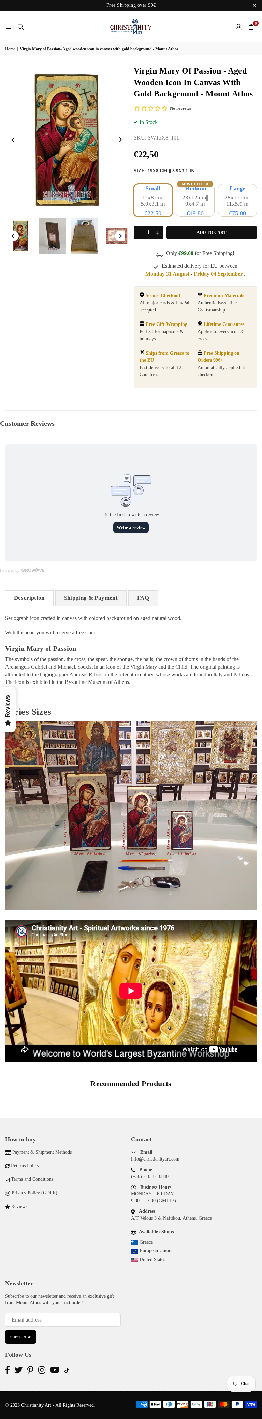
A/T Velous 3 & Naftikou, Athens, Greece (171, 1218)
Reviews (19, 1206)
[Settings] (238, 27)
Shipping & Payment (91, 598)
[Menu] (8, 26)
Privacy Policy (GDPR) (34, 1192)
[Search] (20, 26)
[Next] (120, 140)
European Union (155, 1250)
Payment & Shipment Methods (42, 1152)
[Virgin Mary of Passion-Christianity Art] (20, 235)
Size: (164, 170)
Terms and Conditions (32, 1179)
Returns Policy (25, 1165)
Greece (146, 1242)
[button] (251, 27)
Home (10, 49)
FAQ (143, 598)
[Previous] (14, 140)
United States (152, 1259)
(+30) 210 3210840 (150, 1176)
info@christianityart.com (155, 1159)
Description (29, 598)
